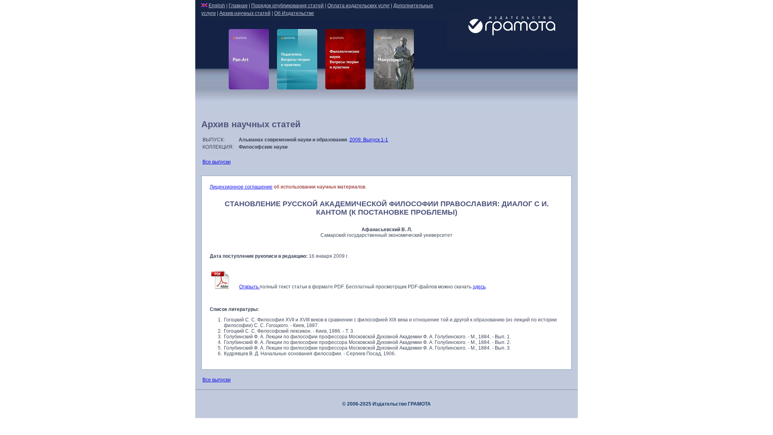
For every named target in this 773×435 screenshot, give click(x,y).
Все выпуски (217, 162)
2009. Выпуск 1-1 (368, 140)
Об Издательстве (294, 13)
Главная (238, 5)
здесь (479, 287)
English (217, 5)
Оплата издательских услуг (358, 5)
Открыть (249, 287)
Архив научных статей (245, 13)
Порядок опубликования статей (287, 5)
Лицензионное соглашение (241, 187)
